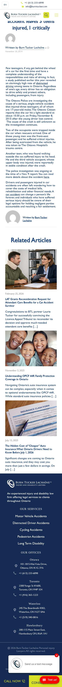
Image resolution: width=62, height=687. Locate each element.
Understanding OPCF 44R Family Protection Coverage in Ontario (30, 377)
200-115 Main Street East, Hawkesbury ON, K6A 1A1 (33, 631)
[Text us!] (49, 680)
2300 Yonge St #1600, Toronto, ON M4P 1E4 (30, 587)
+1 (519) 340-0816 (28, 617)
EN (5, 4)
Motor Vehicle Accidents (31, 516)
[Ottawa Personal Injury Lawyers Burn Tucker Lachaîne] (22, 15)
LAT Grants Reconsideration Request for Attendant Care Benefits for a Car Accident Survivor (29, 302)
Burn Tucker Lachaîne (31, 47)
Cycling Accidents (31, 529)
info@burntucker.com (36, 6)
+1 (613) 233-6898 (34, 2)
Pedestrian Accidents (31, 536)
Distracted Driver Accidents (31, 522)
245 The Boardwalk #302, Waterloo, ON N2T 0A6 (32, 610)
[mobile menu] (56, 15)
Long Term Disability (31, 543)
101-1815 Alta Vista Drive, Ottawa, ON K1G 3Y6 (33, 565)
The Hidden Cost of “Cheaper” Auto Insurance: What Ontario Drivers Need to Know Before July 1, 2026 (28, 449)
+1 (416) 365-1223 (28, 595)
